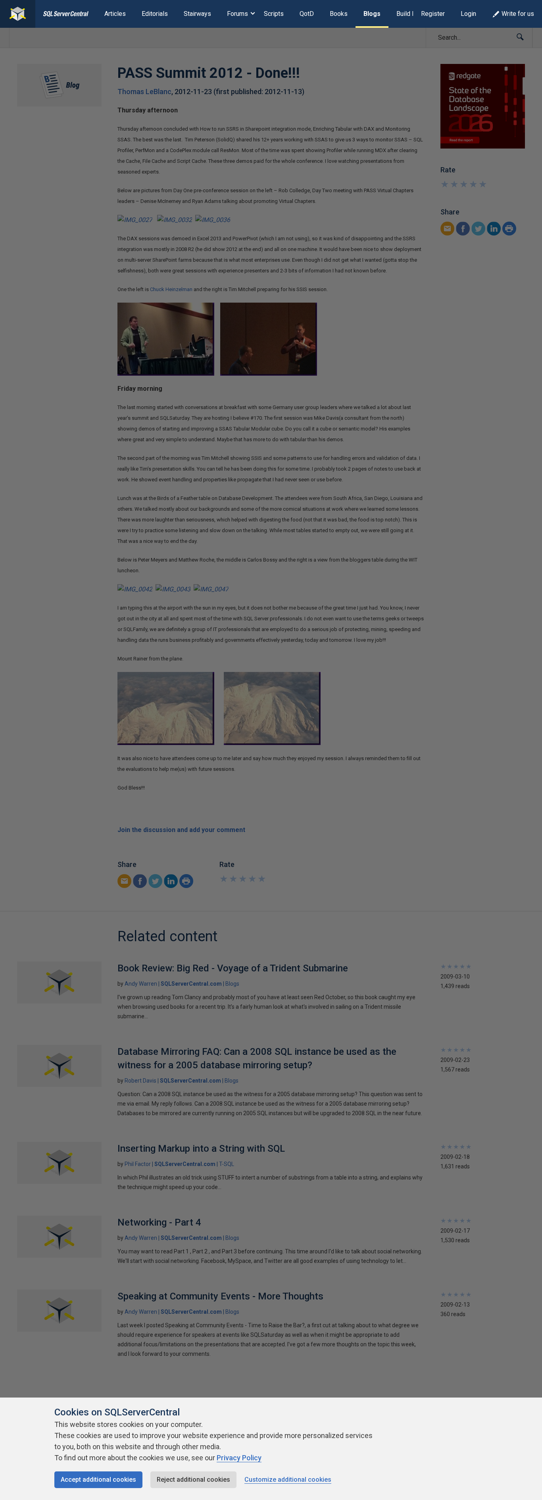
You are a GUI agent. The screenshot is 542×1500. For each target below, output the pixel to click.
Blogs (372, 13)
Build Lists (411, 13)
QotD (307, 13)
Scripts (274, 13)
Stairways (197, 13)
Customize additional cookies (287, 1479)
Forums (237, 13)
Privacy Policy (239, 1458)
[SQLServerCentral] (17, 14)
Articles (115, 13)
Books (339, 13)
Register (433, 13)
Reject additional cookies (193, 1479)
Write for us (518, 13)
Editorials (155, 13)
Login (468, 13)
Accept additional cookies (98, 1479)
